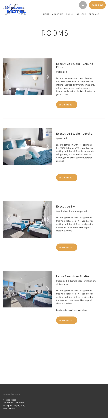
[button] (104, 14)
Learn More (65, 104)
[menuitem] (47, 14)
